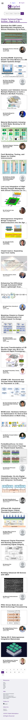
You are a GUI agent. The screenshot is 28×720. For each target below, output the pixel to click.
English (22, 2)
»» (3, 674)
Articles (4, 683)
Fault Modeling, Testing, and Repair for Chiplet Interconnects (12, 156)
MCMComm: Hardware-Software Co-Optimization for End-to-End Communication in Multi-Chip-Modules (14, 414)
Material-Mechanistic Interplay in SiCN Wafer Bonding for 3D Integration (13, 124)
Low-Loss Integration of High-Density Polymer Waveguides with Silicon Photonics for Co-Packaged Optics (13, 189)
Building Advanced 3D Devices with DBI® (13, 574)
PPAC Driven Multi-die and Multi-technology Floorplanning (14, 606)
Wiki (4, 688)
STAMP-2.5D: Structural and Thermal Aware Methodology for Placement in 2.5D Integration (12, 382)
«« (3, 669)
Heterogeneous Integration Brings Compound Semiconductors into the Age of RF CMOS (14, 221)
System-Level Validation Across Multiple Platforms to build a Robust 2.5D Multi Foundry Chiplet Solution (14, 92)
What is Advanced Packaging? (8, 693)
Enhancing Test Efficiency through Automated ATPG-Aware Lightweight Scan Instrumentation (11, 285)
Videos (4, 686)
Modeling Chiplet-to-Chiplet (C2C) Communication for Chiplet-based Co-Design (12, 317)
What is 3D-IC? (6, 694)
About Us (5, 709)
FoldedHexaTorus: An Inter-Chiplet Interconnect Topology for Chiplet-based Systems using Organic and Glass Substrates (13, 446)
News (4, 682)
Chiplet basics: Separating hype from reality (12, 252)
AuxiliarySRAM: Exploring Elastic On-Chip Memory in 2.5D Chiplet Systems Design (14, 59)
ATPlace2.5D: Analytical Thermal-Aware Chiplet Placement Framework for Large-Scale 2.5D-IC (11, 511)
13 (19, 672)
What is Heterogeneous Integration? (9, 697)
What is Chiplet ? (6, 698)
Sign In (13, 2)
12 (14, 672)
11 (10, 672)
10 (6, 672)
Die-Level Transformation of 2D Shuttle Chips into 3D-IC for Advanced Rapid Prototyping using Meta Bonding (13, 350)
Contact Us (5, 710)
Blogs (4, 684)
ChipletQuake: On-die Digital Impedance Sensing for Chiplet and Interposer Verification (13, 478)
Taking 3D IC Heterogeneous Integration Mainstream (12, 638)
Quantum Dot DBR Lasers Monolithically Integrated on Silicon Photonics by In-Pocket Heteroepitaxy (13, 28)
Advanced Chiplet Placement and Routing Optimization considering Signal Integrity (12, 542)
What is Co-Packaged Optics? (8, 696)
